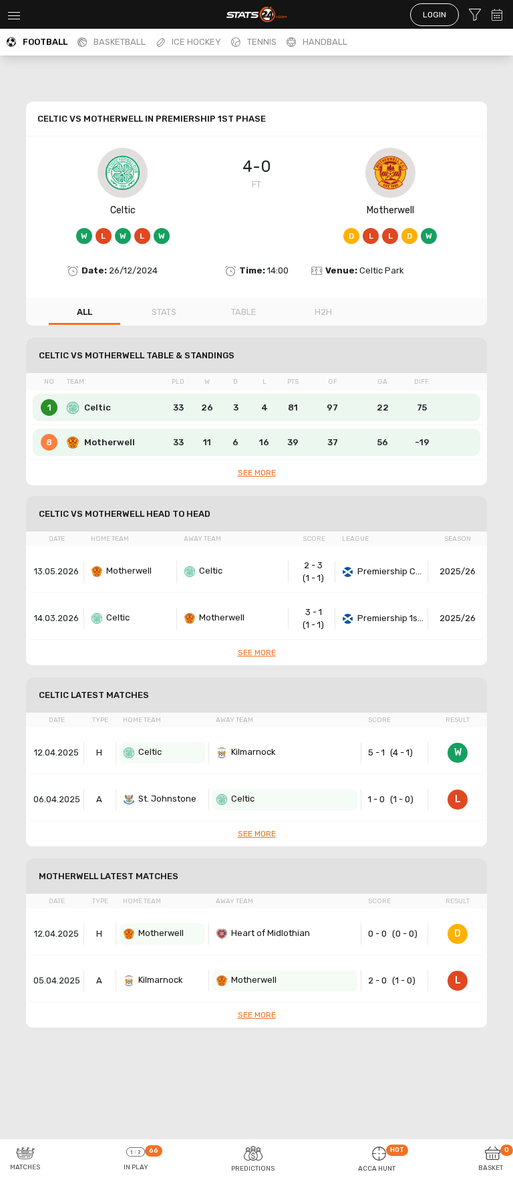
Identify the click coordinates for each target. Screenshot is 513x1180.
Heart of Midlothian (270, 933)
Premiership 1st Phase (390, 618)
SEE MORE (257, 472)
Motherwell (390, 210)
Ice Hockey (196, 42)
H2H (323, 312)
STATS (164, 312)
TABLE (243, 312)
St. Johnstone (167, 799)
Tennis (262, 42)
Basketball (120, 42)
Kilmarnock (253, 752)
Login (434, 14)
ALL (84, 312)
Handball (325, 42)
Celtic (123, 210)
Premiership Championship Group (390, 571)
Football (45, 42)
